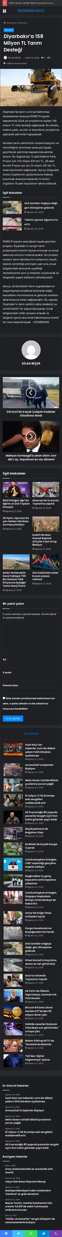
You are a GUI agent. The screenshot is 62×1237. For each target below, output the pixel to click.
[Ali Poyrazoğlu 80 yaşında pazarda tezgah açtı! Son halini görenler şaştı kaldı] (13, 817)
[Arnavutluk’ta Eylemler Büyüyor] (13, 769)
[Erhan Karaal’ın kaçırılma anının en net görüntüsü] (13, 964)
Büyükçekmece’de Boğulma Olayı (36, 830)
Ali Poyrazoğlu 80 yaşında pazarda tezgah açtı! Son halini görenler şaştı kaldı (41, 816)
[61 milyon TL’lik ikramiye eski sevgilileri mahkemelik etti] (13, 800)
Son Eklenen (31, 733)
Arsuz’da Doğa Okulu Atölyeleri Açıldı (38, 914)
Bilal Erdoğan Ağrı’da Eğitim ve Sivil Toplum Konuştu (16, 504)
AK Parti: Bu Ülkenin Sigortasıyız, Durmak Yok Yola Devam (40, 994)
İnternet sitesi (10, 685)
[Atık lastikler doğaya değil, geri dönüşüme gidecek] (12, 207)
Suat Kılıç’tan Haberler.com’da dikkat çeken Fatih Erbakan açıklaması (40, 750)
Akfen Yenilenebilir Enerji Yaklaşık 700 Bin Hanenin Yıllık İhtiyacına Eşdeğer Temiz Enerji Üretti (14, 579)
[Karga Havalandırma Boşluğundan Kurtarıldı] (13, 933)
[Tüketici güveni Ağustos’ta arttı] (12, 224)
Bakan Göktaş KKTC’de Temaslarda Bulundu (39, 1042)
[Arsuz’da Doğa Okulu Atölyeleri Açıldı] (13, 917)
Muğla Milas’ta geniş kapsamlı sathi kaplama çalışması (40, 879)
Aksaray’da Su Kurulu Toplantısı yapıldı (45, 502)
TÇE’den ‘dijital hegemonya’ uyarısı (37, 1057)
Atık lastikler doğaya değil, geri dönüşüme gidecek (38, 947)
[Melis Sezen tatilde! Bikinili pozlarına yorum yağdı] (13, 785)
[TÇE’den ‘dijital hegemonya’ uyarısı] (13, 1060)
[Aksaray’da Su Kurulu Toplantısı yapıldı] (45, 489)
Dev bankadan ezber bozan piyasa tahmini (45, 576)
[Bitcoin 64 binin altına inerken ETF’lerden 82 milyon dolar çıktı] (13, 1012)
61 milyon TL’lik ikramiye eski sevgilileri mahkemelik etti (40, 799)
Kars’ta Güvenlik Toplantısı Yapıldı (36, 977)
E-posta (8, 672)
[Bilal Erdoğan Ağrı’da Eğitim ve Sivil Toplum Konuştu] (16, 489)
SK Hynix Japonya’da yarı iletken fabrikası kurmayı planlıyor (16, 521)
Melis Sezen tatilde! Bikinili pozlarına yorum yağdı (35, 3)
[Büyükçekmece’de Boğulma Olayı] (13, 833)
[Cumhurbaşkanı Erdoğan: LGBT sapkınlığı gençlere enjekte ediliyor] (13, 864)
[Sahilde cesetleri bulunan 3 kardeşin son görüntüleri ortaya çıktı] (13, 1028)
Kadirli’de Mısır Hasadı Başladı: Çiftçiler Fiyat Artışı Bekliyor (44, 539)
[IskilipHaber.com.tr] (31, 10)
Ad (5, 659)
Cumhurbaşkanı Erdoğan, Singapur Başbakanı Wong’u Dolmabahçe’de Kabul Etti (41, 898)
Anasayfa (11, 22)
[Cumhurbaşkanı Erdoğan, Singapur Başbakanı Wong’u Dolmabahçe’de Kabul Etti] (13, 897)
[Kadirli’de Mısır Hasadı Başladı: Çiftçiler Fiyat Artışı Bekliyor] (45, 524)
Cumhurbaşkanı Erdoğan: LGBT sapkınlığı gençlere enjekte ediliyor (41, 863)
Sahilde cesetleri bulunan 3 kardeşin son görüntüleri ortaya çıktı (41, 1027)
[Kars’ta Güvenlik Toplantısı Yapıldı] (13, 980)
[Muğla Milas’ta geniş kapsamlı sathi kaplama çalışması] (13, 880)
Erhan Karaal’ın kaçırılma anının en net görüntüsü (40, 962)
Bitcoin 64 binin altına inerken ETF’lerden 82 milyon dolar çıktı (39, 1011)
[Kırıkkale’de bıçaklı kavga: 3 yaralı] (13, 848)
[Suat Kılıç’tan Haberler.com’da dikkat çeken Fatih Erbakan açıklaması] (13, 749)
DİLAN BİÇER (14, 57)
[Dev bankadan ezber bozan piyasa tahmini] (45, 561)
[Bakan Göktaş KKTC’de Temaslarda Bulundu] (13, 1045)
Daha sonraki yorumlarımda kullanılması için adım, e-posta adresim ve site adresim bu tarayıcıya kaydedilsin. (29, 703)
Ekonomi (22, 22)
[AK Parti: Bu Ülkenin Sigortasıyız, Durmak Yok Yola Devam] (13, 995)
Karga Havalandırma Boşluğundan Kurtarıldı (39, 930)
